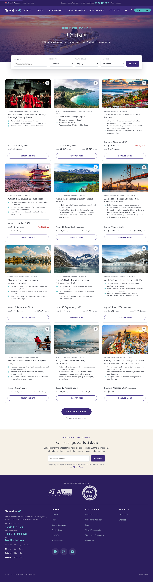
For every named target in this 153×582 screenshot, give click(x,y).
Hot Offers (114, 10)
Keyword (17, 59)
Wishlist (122, 519)
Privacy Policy (78, 467)
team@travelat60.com (14, 540)
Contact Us (123, 514)
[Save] (47, 83)
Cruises (28, 10)
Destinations (56, 10)
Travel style (80, 59)
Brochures (89, 540)
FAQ (87, 524)
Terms (146, 574)
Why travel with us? (93, 519)
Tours (40, 10)
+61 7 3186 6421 (16, 533)
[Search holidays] (131, 10)
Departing (105, 59)
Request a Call (91, 514)
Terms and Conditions (94, 535)
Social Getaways (76, 10)
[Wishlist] (126, 10)
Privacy (140, 574)
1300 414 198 (102, 3)
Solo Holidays (97, 10)
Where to (53, 59)
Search (133, 63)
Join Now (98, 458)
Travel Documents (93, 530)
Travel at (13, 10)
